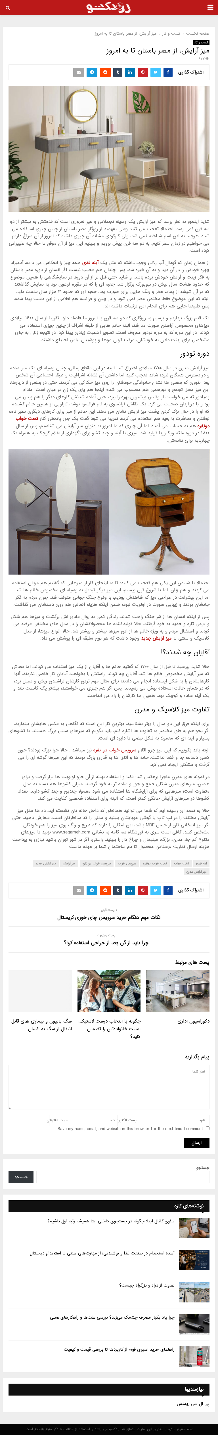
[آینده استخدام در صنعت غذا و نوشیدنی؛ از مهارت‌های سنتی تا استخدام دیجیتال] (194, 1260)
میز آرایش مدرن (196, 872)
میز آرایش (69, 863)
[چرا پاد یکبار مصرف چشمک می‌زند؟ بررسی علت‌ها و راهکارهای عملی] (194, 1324)
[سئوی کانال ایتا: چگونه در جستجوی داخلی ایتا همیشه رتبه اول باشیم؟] (194, 1228)
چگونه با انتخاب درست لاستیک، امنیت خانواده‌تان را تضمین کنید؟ (109, 1029)
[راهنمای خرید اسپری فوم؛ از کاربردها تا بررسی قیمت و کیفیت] (194, 1356)
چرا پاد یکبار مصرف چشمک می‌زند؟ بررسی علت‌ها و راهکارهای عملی (112, 1317)
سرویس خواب (127, 863)
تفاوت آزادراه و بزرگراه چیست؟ (147, 1285)
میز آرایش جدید (45, 863)
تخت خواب (181, 863)
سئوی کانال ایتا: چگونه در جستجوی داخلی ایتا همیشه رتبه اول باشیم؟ (111, 1221)
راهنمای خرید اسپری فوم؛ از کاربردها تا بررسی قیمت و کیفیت (119, 1349)
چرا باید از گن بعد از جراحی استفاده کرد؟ (106, 943)
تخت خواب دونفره (155, 863)
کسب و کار (201, 42)
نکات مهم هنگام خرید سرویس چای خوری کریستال (109, 917)
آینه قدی (201, 863)
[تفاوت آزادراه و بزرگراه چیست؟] (194, 1292)
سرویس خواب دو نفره (114, 750)
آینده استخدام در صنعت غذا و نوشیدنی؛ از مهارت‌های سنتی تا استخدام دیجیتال (102, 1253)
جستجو (202, 1167)
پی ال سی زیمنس (193, 1403)
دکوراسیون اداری (193, 1021)
